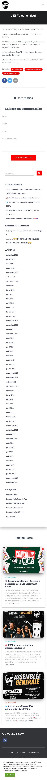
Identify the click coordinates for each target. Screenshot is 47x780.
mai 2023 (9, 351)
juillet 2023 (10, 342)
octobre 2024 (11, 277)
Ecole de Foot (34, 752)
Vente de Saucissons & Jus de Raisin (20, 219)
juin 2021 (9, 452)
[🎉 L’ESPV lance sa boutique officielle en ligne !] (23, 624)
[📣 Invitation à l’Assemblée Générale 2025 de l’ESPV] (23, 685)
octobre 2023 (11, 329)
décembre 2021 (12, 426)
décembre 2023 (12, 321)
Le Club (10, 752)
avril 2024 (10, 303)
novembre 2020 (12, 482)
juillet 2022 (10, 395)
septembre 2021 (12, 439)
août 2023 (10, 338)
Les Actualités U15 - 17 (11, 73)
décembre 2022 (12, 373)
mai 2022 (9, 404)
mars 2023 (10, 360)
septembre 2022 (12, 386)
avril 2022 (10, 408)
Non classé (10, 517)
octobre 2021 (11, 434)
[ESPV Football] (6, 5)
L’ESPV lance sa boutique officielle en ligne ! (24, 198)
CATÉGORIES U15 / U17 (18, 758)
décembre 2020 (12, 478)
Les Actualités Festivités (15, 503)
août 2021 (10, 443)
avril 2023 (10, 356)
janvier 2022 (10, 421)
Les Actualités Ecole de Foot (16, 499)
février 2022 (10, 417)
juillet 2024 (10, 290)
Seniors (33, 758)
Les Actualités (17, 69)
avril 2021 (10, 461)
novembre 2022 (12, 377)
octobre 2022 (11, 382)
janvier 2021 (10, 474)
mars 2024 (10, 308)
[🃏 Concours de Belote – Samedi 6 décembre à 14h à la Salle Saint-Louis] (23, 560)
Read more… (15, 603)
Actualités (21, 752)
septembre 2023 (12, 334)
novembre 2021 (12, 430)
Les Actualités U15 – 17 (14, 512)
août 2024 (10, 286)
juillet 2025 (10, 259)
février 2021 (10, 469)
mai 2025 (9, 264)
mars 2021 (10, 465)
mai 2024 (9, 299)
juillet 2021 (10, 447)
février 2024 (10, 312)
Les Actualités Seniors (33, 69)
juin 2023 (9, 347)
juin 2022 (9, 399)
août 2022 (10, 391)
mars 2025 (10, 268)
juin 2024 (9, 294)
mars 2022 (10, 412)
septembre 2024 (12, 281)
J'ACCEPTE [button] (10, 775)
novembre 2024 (12, 272)
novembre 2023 (12, 325)
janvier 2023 (10, 369)
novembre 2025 (12, 255)
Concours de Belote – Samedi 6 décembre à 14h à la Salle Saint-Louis (22, 584)
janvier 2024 (10, 316)
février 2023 (10, 364)
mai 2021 (9, 456)
